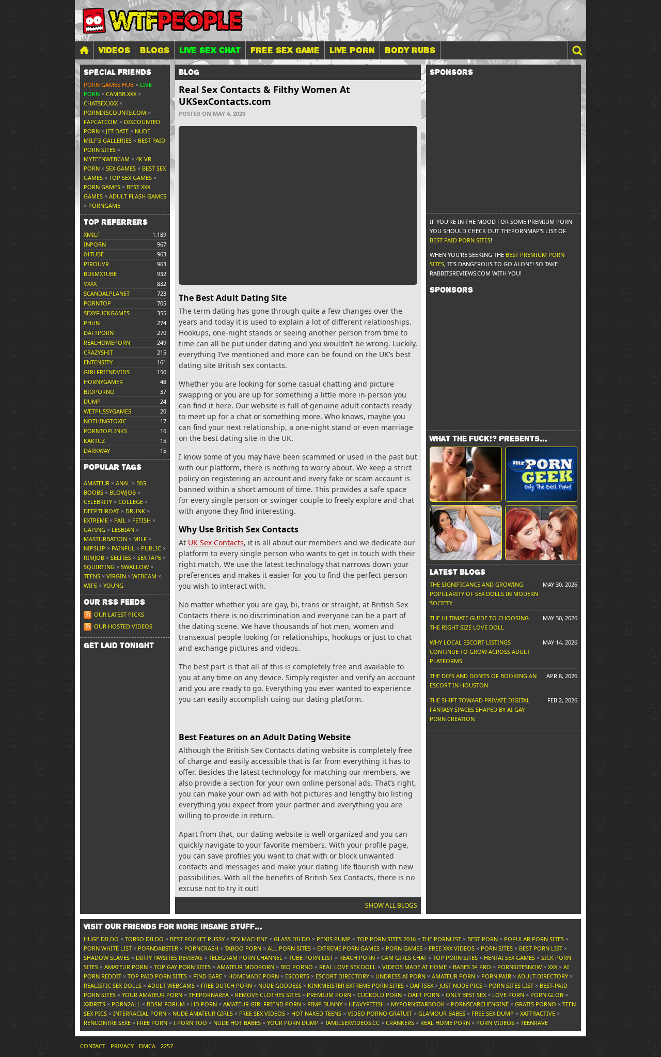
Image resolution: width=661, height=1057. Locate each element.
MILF (140, 539)
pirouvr (96, 264)
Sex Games (121, 168)
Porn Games (102, 187)
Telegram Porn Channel (245, 957)
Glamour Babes (441, 1013)
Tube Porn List (311, 957)
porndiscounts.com (115, 112)
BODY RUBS (410, 50)
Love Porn (508, 995)
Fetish (141, 520)
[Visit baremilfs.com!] (466, 532)
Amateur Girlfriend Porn (262, 1004)
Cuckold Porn (379, 995)
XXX (552, 967)
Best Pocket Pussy (197, 939)
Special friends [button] (117, 72)
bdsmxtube (100, 274)
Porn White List (108, 948)
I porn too (190, 1023)
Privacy (122, 1046)
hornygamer (103, 382)
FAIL (120, 520)
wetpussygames (107, 411)
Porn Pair (496, 976)
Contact (92, 1046)
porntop (97, 303)
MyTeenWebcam (107, 159)
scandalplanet (107, 293)
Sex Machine (249, 939)
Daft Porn (423, 995)
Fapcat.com (101, 122)
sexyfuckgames (107, 313)
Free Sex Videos (262, 1013)
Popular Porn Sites (534, 939)
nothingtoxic (105, 421)
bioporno (99, 391)
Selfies (121, 557)
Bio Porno (296, 967)
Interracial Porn (139, 1013)
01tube (94, 254)
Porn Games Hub (109, 84)
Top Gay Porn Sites (182, 967)
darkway (97, 450)
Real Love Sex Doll (347, 967)
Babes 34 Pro (472, 967)
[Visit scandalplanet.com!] (466, 474)
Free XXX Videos (452, 948)
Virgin (116, 576)
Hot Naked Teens (316, 1013)
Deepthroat (101, 511)
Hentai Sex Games (509, 957)
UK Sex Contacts (216, 542)
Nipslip (94, 548)
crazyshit (98, 352)
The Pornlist (441, 939)
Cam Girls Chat (404, 957)
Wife (90, 585)
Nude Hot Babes (237, 1023)
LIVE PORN (352, 50)
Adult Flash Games (137, 196)
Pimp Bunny (324, 1004)
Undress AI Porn (400, 976)
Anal (123, 483)
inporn (95, 244)
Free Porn (152, 1023)
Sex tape (149, 557)
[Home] (84, 50)
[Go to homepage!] (163, 21)
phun (92, 323)
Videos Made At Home (414, 967)
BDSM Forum (166, 1004)
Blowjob (122, 492)
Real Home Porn (445, 1023)
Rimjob (94, 557)
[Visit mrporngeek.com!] (541, 474)
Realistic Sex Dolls (112, 985)
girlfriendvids (107, 372)
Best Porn (482, 939)
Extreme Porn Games (348, 948)
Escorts (297, 976)
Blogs (154, 50)
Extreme (96, 520)
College (130, 501)
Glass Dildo (292, 939)
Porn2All (126, 1004)
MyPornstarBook (418, 1004)
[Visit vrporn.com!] (541, 532)
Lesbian (123, 529)
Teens (92, 576)
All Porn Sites (289, 948)
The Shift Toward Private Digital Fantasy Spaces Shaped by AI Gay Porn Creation (480, 709)
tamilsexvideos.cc (352, 1023)
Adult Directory (542, 976)
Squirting (99, 567)
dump (92, 401)
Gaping (94, 529)
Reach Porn (357, 957)
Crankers (400, 1023)
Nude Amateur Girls (202, 1013)
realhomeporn (107, 342)
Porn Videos (495, 1023)
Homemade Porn (253, 976)
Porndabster (158, 948)
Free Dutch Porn (226, 985)
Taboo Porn (243, 948)
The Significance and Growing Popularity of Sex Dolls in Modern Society (484, 593)
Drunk (135, 511)
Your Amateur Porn (152, 995)
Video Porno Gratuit (380, 1013)
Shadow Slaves (107, 957)
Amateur (96, 483)
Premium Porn (329, 995)
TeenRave (534, 1023)
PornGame (104, 205)
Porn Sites (497, 948)
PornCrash (201, 948)
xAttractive (537, 1013)
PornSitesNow (519, 967)
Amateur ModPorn (245, 967)
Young (113, 585)
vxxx (90, 283)
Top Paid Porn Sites (157, 976)
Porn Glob (546, 995)
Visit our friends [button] (173, 927)
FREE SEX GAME (285, 50)
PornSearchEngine (480, 1004)
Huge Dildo (101, 939)
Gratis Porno (535, 1004)
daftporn (99, 332)
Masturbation (105, 539)
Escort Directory (342, 976)
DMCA (147, 1046)
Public (151, 548)
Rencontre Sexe (107, 1023)
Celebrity (98, 501)
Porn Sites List (511, 985)
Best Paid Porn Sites (460, 240)
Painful (123, 548)
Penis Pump (334, 939)
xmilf (92, 234)
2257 (167, 1046)
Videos (114, 50)
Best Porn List (540, 948)
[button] (577, 50)
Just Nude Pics (460, 985)
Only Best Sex (466, 995)
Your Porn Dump (293, 1023)
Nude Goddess (280, 985)
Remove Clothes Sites (268, 995)
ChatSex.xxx (101, 103)
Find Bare (207, 976)
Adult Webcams (171, 985)
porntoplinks (105, 431)
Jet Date (117, 131)
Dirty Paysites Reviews (169, 957)
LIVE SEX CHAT (210, 50)
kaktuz (94, 441)
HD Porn (204, 1004)
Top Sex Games (130, 177)
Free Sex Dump (492, 1013)
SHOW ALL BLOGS (391, 905)
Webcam (144, 576)
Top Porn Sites (455, 957)
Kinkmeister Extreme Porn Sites (356, 985)
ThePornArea (208, 995)
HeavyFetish (367, 1004)
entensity (98, 362)
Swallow (135, 567)
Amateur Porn (126, 967)
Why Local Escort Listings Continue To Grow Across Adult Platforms (480, 651)
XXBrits (94, 1004)
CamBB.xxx (121, 94)
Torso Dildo (144, 939)
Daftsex (421, 985)
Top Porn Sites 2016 (386, 939)
